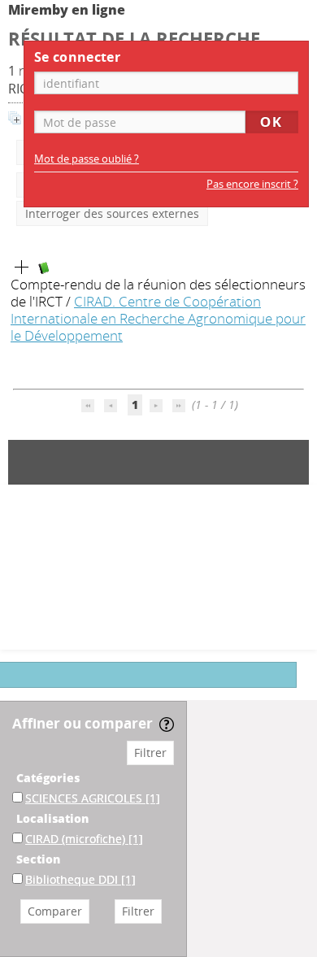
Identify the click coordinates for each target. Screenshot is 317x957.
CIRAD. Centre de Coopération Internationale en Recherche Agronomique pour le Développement (158, 318)
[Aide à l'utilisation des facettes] (166, 724)
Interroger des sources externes (112, 213)
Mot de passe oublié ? (86, 159)
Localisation (52, 818)
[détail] (22, 267)
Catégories (48, 777)
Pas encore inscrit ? (252, 184)
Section (38, 859)
